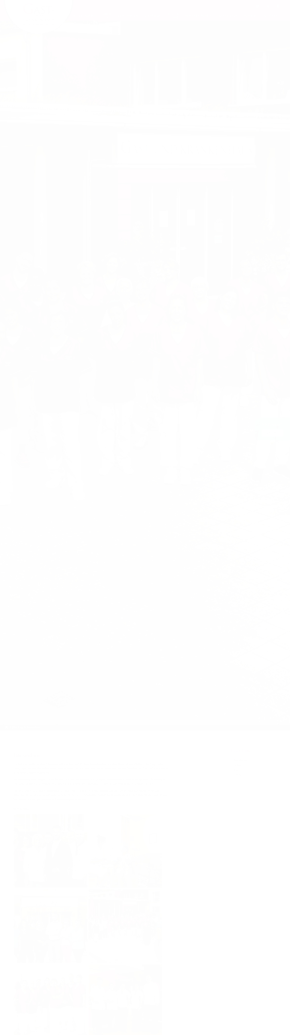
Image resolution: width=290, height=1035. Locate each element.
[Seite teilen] (268, 6)
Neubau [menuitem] (251, 16)
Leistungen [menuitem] (128, 16)
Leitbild (237, 765)
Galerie (237, 774)
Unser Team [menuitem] (173, 15)
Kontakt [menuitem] (272, 16)
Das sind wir (240, 760)
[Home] (6, 727)
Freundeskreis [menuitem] (198, 16)
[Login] (278, 6)
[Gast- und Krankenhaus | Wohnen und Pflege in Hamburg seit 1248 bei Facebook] (257, 6)
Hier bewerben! (272, 433)
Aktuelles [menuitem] (228, 16)
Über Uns (17, 727)
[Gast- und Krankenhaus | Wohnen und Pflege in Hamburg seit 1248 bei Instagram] (248, 6)
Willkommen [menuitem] (84, 16)
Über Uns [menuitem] (107, 15)
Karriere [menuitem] (153, 16)
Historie (237, 769)
